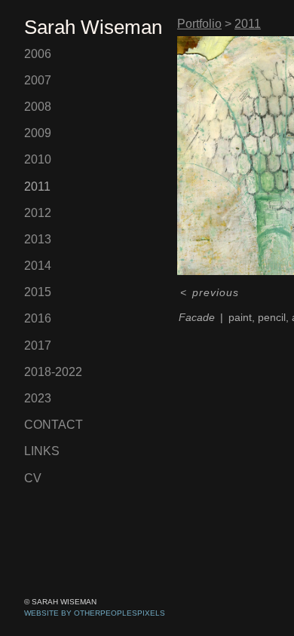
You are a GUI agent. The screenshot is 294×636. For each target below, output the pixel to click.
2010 (37, 159)
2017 (37, 345)
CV (32, 478)
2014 (37, 265)
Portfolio (199, 23)
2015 (37, 292)
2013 (37, 239)
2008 (37, 106)
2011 (37, 186)
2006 (37, 53)
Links (42, 451)
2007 (37, 80)
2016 (37, 318)
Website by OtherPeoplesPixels (94, 613)
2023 (37, 398)
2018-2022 (53, 371)
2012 (37, 212)
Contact (53, 424)
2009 (37, 133)
